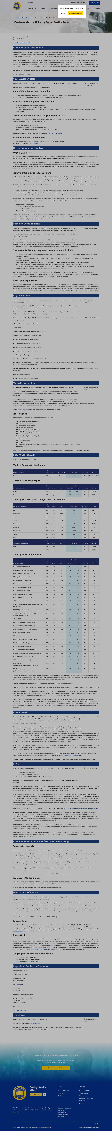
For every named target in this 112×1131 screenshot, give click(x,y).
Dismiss (63, 13)
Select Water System (75, 13)
